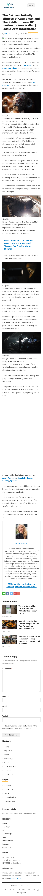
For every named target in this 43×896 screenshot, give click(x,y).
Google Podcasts (25, 478)
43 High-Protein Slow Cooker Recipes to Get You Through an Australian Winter (29, 624)
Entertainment (33, 34)
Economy (7, 770)
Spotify (5, 481)
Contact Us (8, 774)
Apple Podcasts (9, 478)
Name (5, 696)
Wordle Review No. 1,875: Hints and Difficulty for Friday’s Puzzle (28, 609)
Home (6, 747)
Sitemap (29, 886)
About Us (8, 785)
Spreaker (14, 481)
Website (6, 716)
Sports (6, 762)
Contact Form (15, 878)
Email (5, 706)
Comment (7, 669)
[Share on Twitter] (11, 593)
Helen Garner (9, 34)
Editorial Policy (10, 797)
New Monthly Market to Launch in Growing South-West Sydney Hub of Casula (29, 640)
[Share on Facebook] (7, 593)
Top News (8, 750)
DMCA (6, 793)
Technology (8, 758)
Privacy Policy (9, 801)
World (6, 754)
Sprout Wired (20, 886)
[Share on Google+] (18, 593)
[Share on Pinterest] (15, 593)
